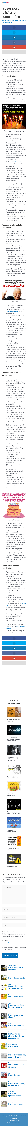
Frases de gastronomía (11, 794)
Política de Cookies (14, 1121)
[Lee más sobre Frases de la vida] (14, 859)
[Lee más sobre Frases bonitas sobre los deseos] (14, 712)
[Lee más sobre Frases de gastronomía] (14, 786)
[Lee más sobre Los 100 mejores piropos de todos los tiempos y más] (14, 730)
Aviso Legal (14, 1119)
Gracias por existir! (12, 311)
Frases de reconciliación (11, 830)
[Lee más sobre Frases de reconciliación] (14, 822)
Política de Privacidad (14, 1123)
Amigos (24, 20)
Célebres (18, 20)
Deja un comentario (8, 20)
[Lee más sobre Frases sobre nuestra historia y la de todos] (14, 804)
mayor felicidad (16, 162)
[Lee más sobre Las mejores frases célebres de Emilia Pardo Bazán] (14, 750)
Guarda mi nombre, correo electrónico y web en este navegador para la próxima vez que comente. (13, 934)
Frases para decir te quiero (13, 849)
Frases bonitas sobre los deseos (13, 720)
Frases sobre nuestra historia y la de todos (13, 812)
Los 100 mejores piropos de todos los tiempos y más (13, 739)
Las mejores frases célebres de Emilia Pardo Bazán (13, 758)
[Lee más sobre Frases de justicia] (14, 769)
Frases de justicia (12, 777)
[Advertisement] (14, 680)
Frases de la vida (12, 866)
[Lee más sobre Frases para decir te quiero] (14, 841)
